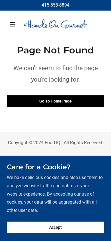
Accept (55, 227)
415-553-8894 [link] (55, 5)
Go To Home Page (55, 101)
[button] (14, 24)
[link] (55, 24)
